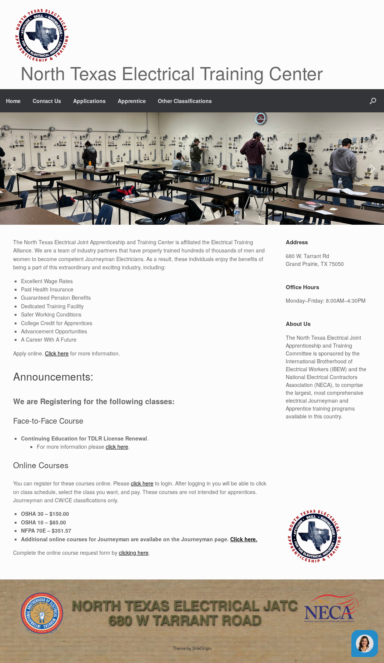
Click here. (243, 539)
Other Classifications (185, 101)
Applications (89, 101)
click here (117, 446)
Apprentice (132, 101)
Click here (57, 353)
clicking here (133, 552)
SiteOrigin (202, 648)
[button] (373, 100)
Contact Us (47, 101)
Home (13, 101)
